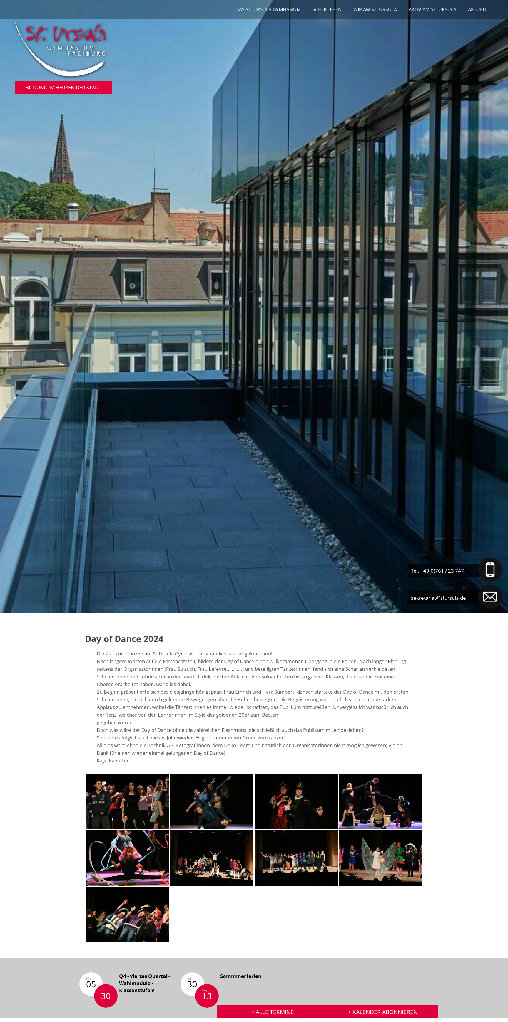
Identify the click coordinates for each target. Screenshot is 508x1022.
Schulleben (327, 9)
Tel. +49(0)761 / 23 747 (437, 570)
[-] (127, 800)
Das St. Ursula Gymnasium (268, 9)
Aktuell (477, 9)
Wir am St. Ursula (375, 9)
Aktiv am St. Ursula (432, 9)
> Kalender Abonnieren (382, 1012)
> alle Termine (272, 1012)
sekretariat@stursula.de (438, 597)
